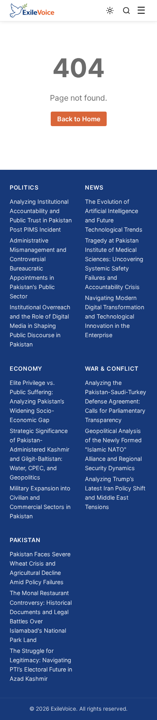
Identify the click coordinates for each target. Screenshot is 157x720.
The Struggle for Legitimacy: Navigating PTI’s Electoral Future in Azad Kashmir (41, 664)
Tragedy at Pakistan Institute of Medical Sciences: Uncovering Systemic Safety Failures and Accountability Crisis (114, 263)
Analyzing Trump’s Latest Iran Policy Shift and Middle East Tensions (115, 492)
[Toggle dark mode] (110, 10)
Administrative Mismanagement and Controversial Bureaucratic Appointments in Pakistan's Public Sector (38, 268)
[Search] (126, 10)
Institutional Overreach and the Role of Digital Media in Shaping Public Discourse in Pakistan (40, 326)
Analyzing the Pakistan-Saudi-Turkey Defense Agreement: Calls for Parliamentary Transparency (115, 401)
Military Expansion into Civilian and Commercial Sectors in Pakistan (40, 502)
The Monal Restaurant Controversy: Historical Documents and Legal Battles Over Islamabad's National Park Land (41, 616)
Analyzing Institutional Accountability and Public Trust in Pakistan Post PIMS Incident (41, 215)
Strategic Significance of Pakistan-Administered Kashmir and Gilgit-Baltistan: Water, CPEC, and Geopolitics (39, 454)
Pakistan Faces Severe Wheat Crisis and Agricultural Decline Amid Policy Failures (40, 568)
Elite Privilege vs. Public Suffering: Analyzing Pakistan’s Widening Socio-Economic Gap (37, 401)
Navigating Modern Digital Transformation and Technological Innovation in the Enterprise (114, 316)
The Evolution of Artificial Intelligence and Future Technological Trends (114, 215)
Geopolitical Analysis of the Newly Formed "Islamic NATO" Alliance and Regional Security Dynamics (113, 449)
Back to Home (78, 119)
